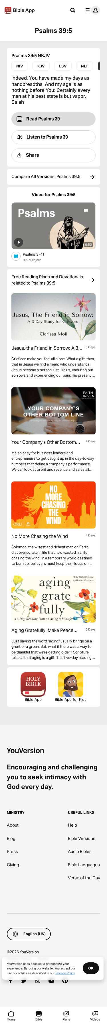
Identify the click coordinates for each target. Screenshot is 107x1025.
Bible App (33, 699)
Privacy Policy (65, 973)
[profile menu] (91, 10)
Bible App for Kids (70, 699)
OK (91, 968)
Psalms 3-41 (38, 254)
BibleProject (32, 260)
